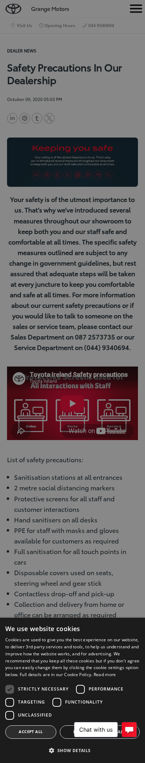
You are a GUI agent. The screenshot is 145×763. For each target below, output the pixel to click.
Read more (105, 675)
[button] (72, 750)
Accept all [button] (31, 731)
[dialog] (72, 690)
